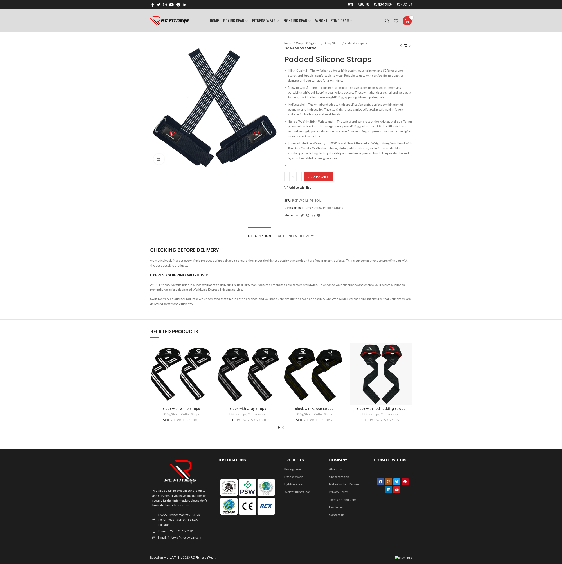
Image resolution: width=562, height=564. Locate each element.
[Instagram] (388, 481)
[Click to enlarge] (158, 159)
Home (288, 43)
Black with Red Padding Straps (381, 408)
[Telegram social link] (319, 215)
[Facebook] (380, 481)
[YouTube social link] (171, 4)
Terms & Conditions (343, 499)
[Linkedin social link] (184, 4)
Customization (339, 477)
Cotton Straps (190, 414)
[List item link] (180, 531)
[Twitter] (396, 481)
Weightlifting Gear (308, 43)
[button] (181, 377)
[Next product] (409, 46)
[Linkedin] (388, 489)
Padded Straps (355, 43)
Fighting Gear (293, 484)
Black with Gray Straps (248, 408)
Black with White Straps (181, 408)
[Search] (387, 20)
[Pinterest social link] (178, 4)
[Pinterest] (405, 481)
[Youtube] (396, 489)
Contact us (336, 515)
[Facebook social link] (152, 4)
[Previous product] (401, 46)
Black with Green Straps (314, 408)
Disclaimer (336, 507)
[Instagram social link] (165, 4)
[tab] (259, 233)
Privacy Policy (338, 492)
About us (335, 469)
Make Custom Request (345, 484)
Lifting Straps (332, 43)
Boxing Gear (292, 469)
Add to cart (318, 176)
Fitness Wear (293, 477)
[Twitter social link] (158, 4)
